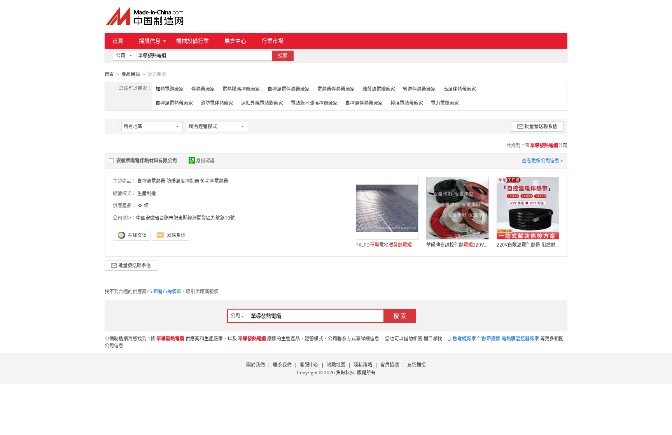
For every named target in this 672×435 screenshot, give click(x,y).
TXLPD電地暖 (384, 244)
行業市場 (273, 40)
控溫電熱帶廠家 (406, 103)
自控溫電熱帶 (151, 181)
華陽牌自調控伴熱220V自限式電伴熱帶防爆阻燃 (457, 244)
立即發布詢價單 (165, 291)
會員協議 (389, 364)
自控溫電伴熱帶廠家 (289, 89)
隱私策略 (363, 364)
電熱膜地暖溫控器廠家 (314, 103)
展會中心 (235, 40)
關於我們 (255, 364)
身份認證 (205, 160)
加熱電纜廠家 (170, 89)
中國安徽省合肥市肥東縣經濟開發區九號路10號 (185, 218)
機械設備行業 (192, 40)
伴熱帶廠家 (203, 89)
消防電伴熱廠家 (217, 103)
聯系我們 (282, 364)
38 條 (143, 205)
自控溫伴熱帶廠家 (364, 103)
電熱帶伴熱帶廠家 (336, 89)
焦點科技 (345, 372)
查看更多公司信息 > (542, 160)
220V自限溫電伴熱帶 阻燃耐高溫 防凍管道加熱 (528, 244)
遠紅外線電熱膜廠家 (262, 103)
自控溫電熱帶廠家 (174, 103)
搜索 (282, 55)
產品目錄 (130, 74)
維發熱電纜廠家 (378, 89)
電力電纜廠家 (445, 103)
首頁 (117, 40)
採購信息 (150, 40)
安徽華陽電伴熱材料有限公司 (146, 160)
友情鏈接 (416, 364)
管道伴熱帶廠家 (419, 89)
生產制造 (146, 193)
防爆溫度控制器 (182, 181)
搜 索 (400, 315)
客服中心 (309, 364)
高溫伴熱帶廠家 (459, 89)
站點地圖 (336, 364)
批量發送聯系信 (541, 126)
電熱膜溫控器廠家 (241, 89)
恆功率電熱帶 (214, 181)
